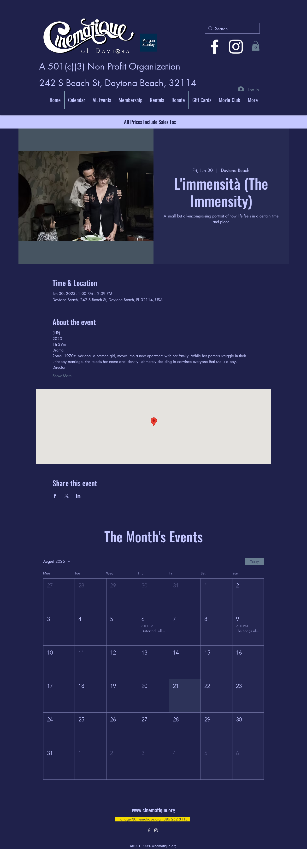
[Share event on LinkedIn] (78, 496)
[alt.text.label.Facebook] (214, 46)
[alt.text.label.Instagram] (235, 46)
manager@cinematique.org (139, 819)
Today (254, 561)
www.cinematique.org (153, 810)
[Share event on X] (66, 496)
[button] (256, 46)
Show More (62, 375)
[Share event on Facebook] (55, 496)
